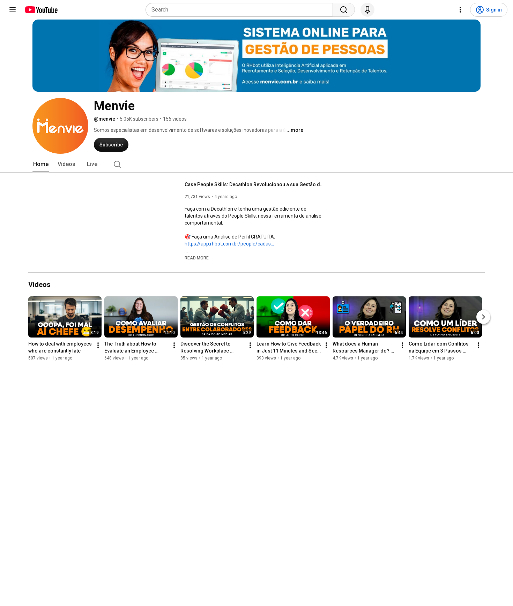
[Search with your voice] (367, 10)
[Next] (483, 317)
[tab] (40, 164)
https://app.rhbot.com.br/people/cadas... (229, 244)
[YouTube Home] (41, 10)
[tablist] (256, 164)
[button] (197, 257)
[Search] (344, 10)
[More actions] (98, 345)
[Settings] (460, 10)
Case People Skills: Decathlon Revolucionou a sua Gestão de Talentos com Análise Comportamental (255, 184)
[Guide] (12, 10)
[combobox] (241, 10)
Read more (197, 258)
